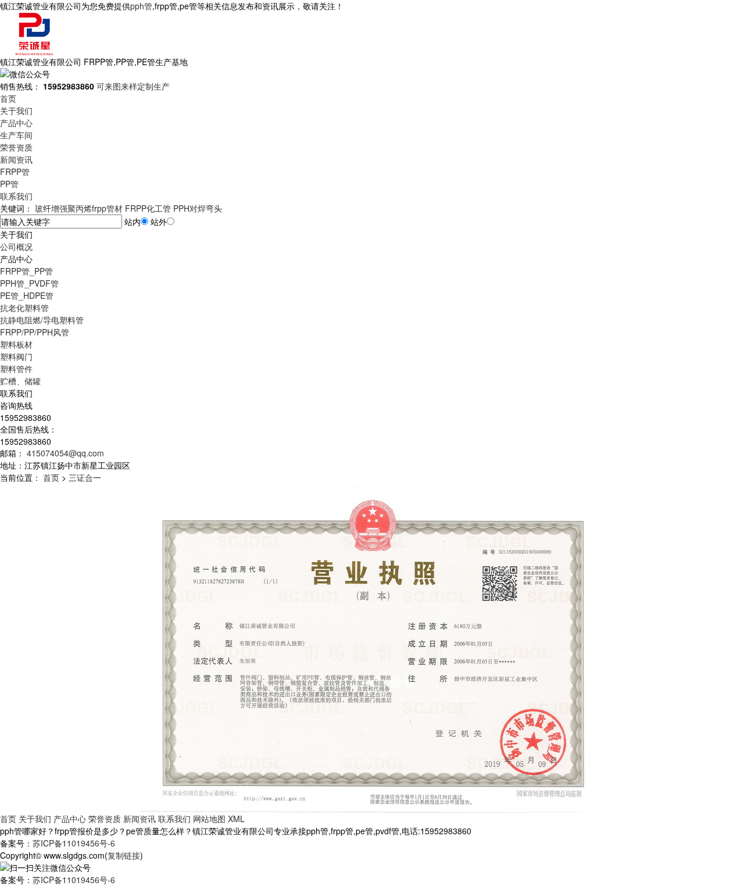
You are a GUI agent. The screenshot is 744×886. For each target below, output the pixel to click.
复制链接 (124, 855)
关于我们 (16, 110)
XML (236, 818)
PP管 (9, 184)
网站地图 (209, 818)
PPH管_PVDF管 (29, 283)
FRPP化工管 (148, 208)
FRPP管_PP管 (26, 271)
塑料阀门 (16, 356)
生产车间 (16, 135)
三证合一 (85, 477)
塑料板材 (16, 344)
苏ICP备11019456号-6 (74, 843)
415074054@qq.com (64, 453)
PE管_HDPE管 (26, 295)
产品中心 (16, 122)
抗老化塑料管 (24, 307)
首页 (8, 98)
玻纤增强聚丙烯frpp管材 (79, 208)
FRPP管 (15, 171)
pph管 (141, 6)
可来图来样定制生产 (133, 86)
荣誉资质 (16, 147)
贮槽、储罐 (20, 381)
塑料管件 (16, 368)
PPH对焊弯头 (197, 208)
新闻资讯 (16, 159)
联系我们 (16, 196)
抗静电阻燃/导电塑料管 (42, 320)
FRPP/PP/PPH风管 (34, 332)
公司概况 (16, 246)
